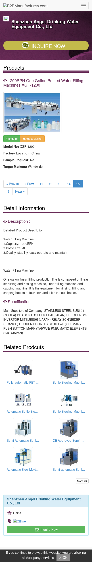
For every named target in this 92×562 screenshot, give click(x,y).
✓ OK (63, 558)
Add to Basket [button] (33, 138)
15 (78, 183)
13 (59, 183)
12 (50, 183)
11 (41, 183)
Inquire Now (48, 45)
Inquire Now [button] (49, 529)
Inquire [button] (13, 138)
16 (8, 191)
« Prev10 (12, 183)
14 (69, 183)
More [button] (80, 481)
